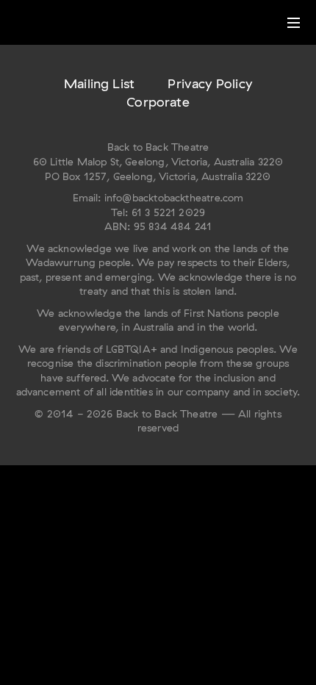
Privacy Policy (210, 83)
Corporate (158, 101)
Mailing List (99, 83)
